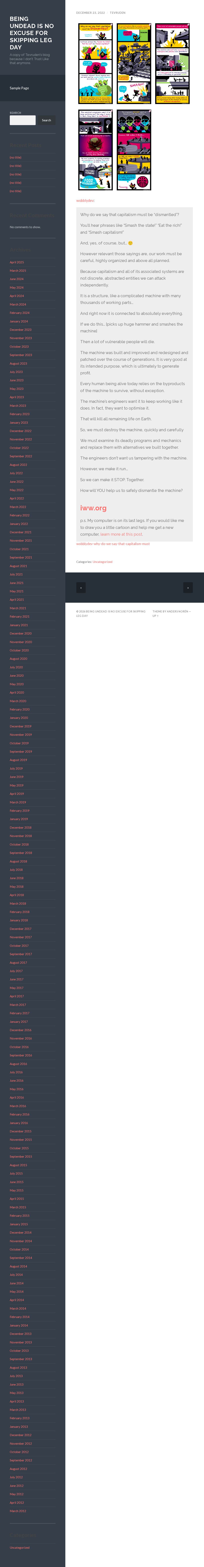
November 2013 (21, 1342)
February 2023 (19, 414)
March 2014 (18, 1308)
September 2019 (21, 751)
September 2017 (21, 954)
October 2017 (19, 945)
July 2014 (16, 1274)
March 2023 (18, 405)
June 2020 (17, 675)
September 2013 (21, 1359)
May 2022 (17, 490)
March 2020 (18, 701)
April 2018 (17, 895)
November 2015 (21, 1139)
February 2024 (19, 312)
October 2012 (19, 1452)
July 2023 (16, 372)
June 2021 (17, 583)
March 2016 (18, 1106)
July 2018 (16, 869)
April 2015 (17, 1198)
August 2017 (18, 962)
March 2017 (18, 1004)
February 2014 (19, 1317)
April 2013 (17, 1401)
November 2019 (21, 734)
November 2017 (21, 937)
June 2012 (17, 1485)
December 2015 (20, 1131)
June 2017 (17, 979)
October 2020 (19, 650)
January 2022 (19, 524)
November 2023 (21, 338)
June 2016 (17, 1080)
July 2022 (16, 473)
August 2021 (18, 566)
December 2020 (20, 633)
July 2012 (16, 1477)
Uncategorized (19, 1547)
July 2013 (16, 1376)
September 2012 (21, 1460)
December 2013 (20, 1333)
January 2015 (19, 1224)
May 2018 (17, 886)
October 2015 (19, 1148)
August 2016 (18, 1064)
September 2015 (21, 1156)
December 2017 (20, 928)
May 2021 (17, 591)
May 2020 (17, 684)
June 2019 (17, 777)
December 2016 (20, 1030)
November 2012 (21, 1443)
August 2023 (18, 363)
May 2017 (17, 988)
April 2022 (17, 498)
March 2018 (18, 903)
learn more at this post (121, 534)
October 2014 (19, 1249)
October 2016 (19, 1047)
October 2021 (19, 549)
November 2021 (21, 540)
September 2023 (21, 355)
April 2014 (17, 1300)
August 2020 (18, 658)
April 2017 (17, 996)
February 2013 (19, 1418)
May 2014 (17, 1291)
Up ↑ (156, 615)
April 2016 (17, 1097)
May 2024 (17, 287)
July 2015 (16, 1173)
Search (15, 112)
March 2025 (18, 270)
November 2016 (21, 1038)
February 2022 (19, 515)
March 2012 (18, 1511)
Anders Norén (177, 611)
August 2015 (18, 1165)
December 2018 (20, 827)
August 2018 (18, 861)
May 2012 (17, 1494)
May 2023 (17, 388)
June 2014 (17, 1283)
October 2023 (19, 346)
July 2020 (16, 667)
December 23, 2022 (90, 12)
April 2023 (17, 397)
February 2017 (19, 1013)
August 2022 (18, 464)
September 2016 (21, 1055)
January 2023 (19, 422)
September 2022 (21, 456)
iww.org (93, 508)
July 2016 (16, 1072)
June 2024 (17, 279)
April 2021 (17, 599)
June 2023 (17, 380)
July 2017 (16, 971)
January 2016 (19, 1123)
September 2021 (21, 557)
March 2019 (18, 802)
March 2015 (18, 1207)
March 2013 (18, 1409)
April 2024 (17, 296)
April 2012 (17, 1502)
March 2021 (18, 608)
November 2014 (21, 1241)
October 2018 (19, 844)
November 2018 (21, 836)
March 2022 (18, 507)
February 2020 (19, 709)
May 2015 (17, 1190)
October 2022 (19, 448)
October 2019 (19, 743)
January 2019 (19, 819)
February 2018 (19, 912)
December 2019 (20, 726)
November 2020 (21, 642)
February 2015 (19, 1215)
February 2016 (19, 1114)
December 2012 (20, 1435)
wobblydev (85, 200)
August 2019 (18, 760)
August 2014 (18, 1266)
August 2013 (18, 1367)
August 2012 (18, 1469)
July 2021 (16, 574)
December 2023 (20, 329)
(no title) (15, 157)
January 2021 (19, 625)
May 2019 (17, 785)
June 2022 (17, 481)
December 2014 (20, 1232)
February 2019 (19, 810)
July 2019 (16, 768)
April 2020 (17, 692)
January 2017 (19, 1021)
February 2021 (19, 616)
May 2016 (17, 1089)
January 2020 (19, 717)
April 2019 (17, 793)
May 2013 (17, 1393)
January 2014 (19, 1325)
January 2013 (19, 1426)
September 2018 (21, 853)
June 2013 (17, 1384)
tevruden (118, 12)
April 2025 (17, 262)
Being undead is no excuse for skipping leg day (32, 33)
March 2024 (18, 304)
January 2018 (19, 920)
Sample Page (19, 88)
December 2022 (20, 431)
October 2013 (19, 1350)
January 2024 (19, 321)
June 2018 (17, 878)
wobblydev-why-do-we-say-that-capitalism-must (113, 544)
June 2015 (17, 1182)
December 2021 (20, 532)
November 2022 (21, 439)
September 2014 (21, 1257)
